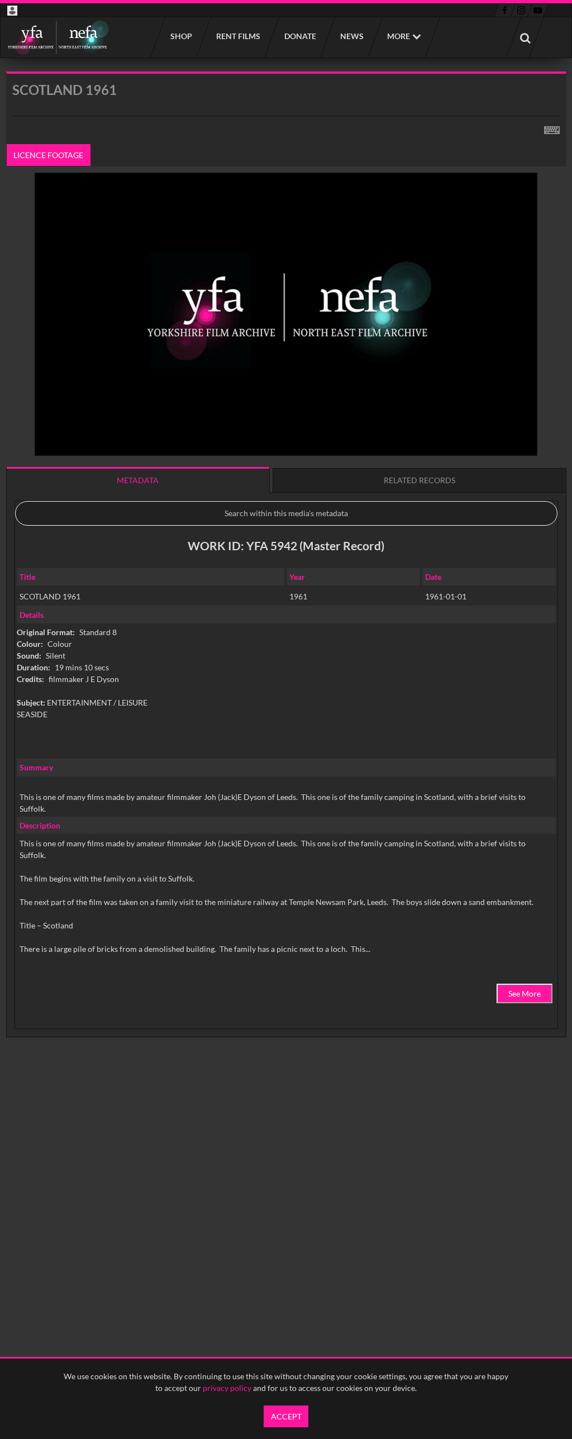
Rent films (238, 36)
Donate (300, 36)
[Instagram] (521, 10)
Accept (286, 1416)
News (351, 36)
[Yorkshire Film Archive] (58, 37)
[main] (286, 583)
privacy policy (227, 1388)
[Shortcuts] (552, 128)
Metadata (138, 480)
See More (524, 993)
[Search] (525, 37)
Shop (181, 36)
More (398, 36)
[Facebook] (505, 10)
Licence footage (48, 155)
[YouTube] (538, 10)
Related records (419, 480)
